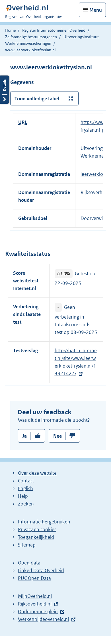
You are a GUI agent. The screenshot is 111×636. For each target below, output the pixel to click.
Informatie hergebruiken (44, 522)
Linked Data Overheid (41, 570)
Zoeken (26, 504)
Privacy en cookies (37, 529)
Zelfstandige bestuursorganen (31, 36)
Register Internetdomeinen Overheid (53, 30)
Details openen (4, 90)
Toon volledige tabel (37, 98)
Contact (26, 481)
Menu (95, 10)
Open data (29, 563)
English (25, 488)
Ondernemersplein (38, 611)
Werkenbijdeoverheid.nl (43, 619)
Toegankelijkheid (36, 537)
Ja (24, 436)
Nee (57, 436)
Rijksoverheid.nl (35, 604)
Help (23, 496)
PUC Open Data (34, 578)
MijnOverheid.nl (35, 596)
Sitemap (27, 545)
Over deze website (37, 473)
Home (10, 30)
